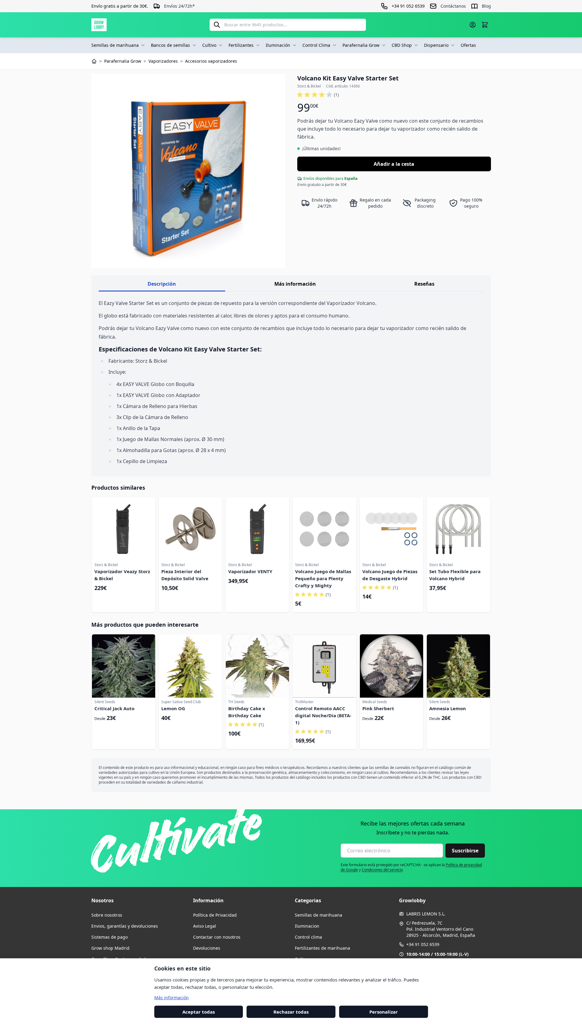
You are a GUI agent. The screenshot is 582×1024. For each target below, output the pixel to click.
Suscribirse (465, 850)
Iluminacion (307, 926)
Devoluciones (206, 948)
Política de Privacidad (215, 915)
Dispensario (436, 45)
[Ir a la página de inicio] (99, 24)
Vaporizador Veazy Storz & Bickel (122, 574)
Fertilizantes (241, 45)
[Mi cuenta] (472, 24)
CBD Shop (402, 45)
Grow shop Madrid (110, 948)
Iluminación (278, 45)
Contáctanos (453, 6)
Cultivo (209, 45)
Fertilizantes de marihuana (322, 948)
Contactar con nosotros (216, 937)
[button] (318, 94)
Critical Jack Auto (114, 708)
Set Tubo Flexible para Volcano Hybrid (455, 574)
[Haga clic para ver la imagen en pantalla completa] (188, 171)
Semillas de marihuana (115, 45)
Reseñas (424, 283)
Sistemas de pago (109, 937)
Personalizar (383, 1011)
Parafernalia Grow (360, 45)
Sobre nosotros (106, 915)
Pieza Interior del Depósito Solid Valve (184, 574)
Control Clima (316, 45)
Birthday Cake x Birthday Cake (246, 711)
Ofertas (468, 45)
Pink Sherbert (378, 708)
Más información (295, 283)
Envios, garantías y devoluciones (124, 926)
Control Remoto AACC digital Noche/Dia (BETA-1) (323, 715)
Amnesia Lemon (447, 708)
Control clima (308, 937)
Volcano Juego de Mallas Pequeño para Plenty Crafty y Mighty (323, 578)
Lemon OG (173, 708)
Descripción (162, 283)
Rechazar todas (291, 1011)
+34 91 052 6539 (422, 944)
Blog (486, 6)
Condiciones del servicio (382, 869)
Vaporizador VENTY (250, 571)
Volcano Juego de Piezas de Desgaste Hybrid (389, 574)
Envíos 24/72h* (179, 6)
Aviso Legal (204, 926)
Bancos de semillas (170, 45)
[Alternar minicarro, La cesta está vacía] (485, 24)
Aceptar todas (198, 1011)
